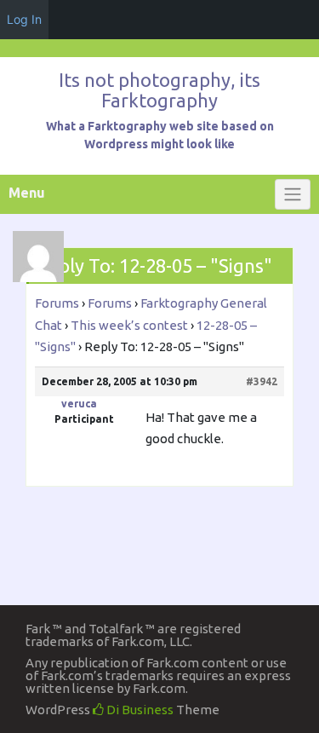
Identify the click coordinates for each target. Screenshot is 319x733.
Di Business (139, 709)
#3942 (261, 381)
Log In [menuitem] (24, 19)
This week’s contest (129, 325)
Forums (57, 303)
